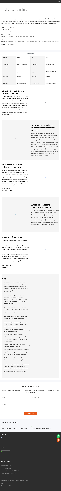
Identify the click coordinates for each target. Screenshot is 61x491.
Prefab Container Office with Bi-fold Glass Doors (14, 428)
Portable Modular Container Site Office (41, 428)
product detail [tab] (30, 53)
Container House (24, 109)
